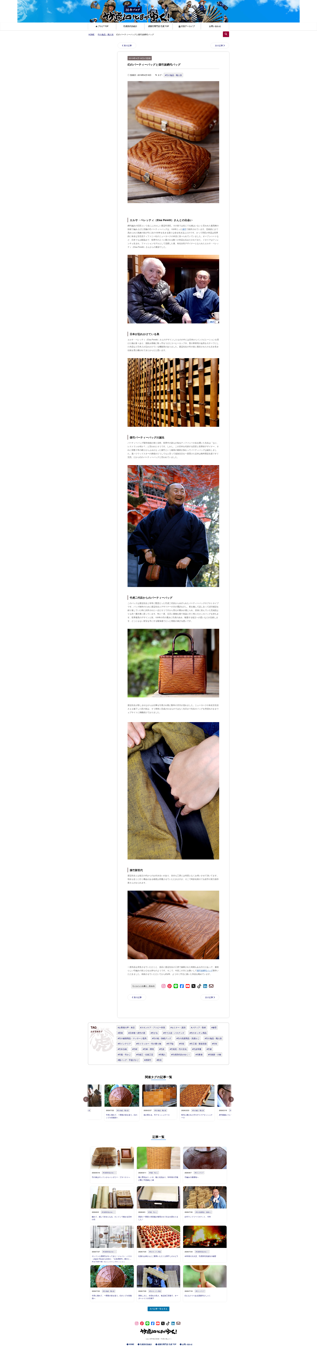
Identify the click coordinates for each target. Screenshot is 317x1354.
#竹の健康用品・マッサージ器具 (132, 1038)
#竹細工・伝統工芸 (144, 1054)
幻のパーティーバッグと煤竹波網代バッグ (154, 64)
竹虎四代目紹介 (130, 26)
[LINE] (176, 985)
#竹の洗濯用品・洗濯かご (187, 1038)
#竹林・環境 (148, 1049)
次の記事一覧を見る (158, 1309)
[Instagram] (163, 985)
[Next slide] (231, 1099)
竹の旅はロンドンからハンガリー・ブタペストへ (112, 1177)
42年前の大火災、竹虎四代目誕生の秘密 (200, 1256)
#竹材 (134, 1049)
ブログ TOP (102, 26)
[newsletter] (211, 985)
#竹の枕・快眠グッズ (161, 1038)
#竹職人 (162, 1054)
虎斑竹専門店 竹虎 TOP (158, 26)
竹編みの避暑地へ (191, 1177)
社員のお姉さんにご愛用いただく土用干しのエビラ (158, 1256)
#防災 (159, 1060)
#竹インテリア (124, 1043)
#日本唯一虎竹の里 (136, 1032)
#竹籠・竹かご (124, 1054)
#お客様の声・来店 (126, 1027)
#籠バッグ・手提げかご (128, 1060)
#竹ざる (154, 1032)
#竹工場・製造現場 (198, 1043)
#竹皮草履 (196, 1049)
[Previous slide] (86, 1099)
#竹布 (214, 1043)
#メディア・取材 (198, 1027)
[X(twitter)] (193, 985)
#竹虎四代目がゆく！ (180, 1054)
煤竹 (184, 229)
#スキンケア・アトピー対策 (152, 1027)
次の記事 (219, 45)
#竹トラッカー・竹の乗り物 (148, 1043)
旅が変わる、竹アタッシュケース (157, 1115)
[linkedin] (205, 985)
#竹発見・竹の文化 (178, 1049)
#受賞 (120, 1032)
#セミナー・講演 (178, 1027)
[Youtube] (188, 985)
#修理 (213, 1027)
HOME (131, 1344)
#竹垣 (181, 1043)
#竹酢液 (199, 1054)
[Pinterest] (169, 985)
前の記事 (128, 45)
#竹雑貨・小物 (214, 1054)
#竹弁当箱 (122, 1049)
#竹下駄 (170, 1043)
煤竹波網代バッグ (205, 970)
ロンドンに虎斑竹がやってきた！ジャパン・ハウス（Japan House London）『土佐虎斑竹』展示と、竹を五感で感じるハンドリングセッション (112, 1259)
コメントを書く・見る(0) (145, 986)
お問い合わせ (215, 26)
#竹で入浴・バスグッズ (173, 1032)
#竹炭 (161, 1049)
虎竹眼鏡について (226, 1115)
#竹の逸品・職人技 (173, 75)
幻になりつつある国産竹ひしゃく (198, 1295)
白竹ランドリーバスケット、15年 (198, 1216)
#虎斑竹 (147, 1060)
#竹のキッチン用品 (198, 1032)
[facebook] (182, 985)
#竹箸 (209, 1049)
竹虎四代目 (92, 56)
